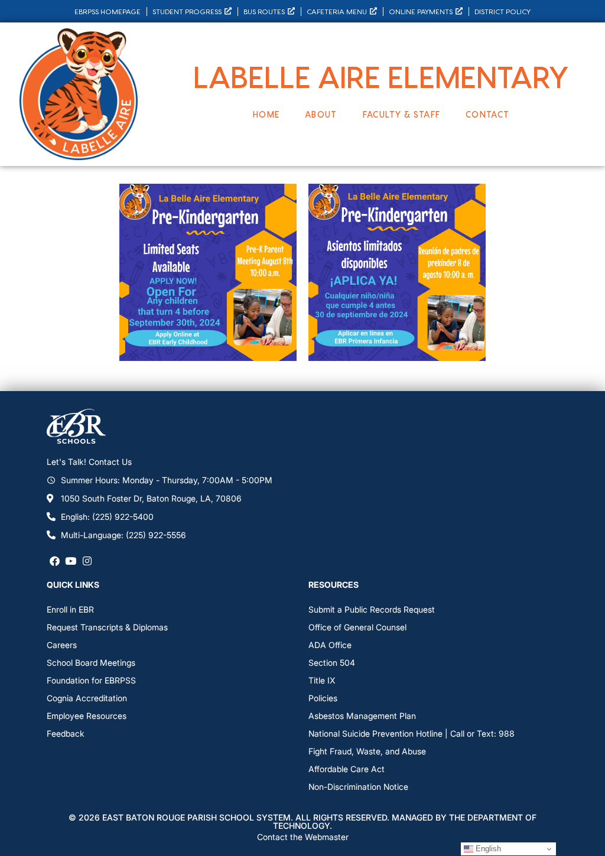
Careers (62, 645)
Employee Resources (86, 716)
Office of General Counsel (357, 627)
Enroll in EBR (70, 609)
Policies (322, 698)
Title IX (321, 680)
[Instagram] (87, 561)
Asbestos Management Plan (362, 716)
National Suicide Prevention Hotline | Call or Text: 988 (411, 733)
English (487, 848)
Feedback (65, 733)
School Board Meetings (91, 663)
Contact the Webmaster (303, 837)
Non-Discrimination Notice (358, 787)
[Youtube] (71, 561)
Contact (487, 114)
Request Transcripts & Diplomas (107, 627)
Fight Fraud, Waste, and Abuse (367, 751)
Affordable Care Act (346, 769)
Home (266, 114)
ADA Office (330, 645)
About (321, 114)
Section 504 (331, 663)
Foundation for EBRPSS (91, 680)
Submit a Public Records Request (371, 609)
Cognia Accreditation (87, 698)
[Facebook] (55, 561)
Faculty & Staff (402, 114)
